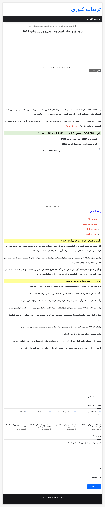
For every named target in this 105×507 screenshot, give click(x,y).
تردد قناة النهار (91, 229)
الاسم (99, 468)
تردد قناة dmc (91, 219)
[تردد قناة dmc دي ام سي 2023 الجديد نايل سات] (90, 417)
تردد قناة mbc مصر (89, 224)
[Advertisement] (52, 50)
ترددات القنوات (93, 19)
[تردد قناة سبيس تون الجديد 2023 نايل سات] (15, 417)
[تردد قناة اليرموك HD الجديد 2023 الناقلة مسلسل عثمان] (40, 417)
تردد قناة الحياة (91, 234)
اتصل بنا (44, 500)
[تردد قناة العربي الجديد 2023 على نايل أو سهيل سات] (65, 417)
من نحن (50, 500)
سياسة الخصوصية (58, 500)
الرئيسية (72, 26)
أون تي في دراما (72, 126)
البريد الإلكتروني (96, 477)
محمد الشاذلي (93, 397)
